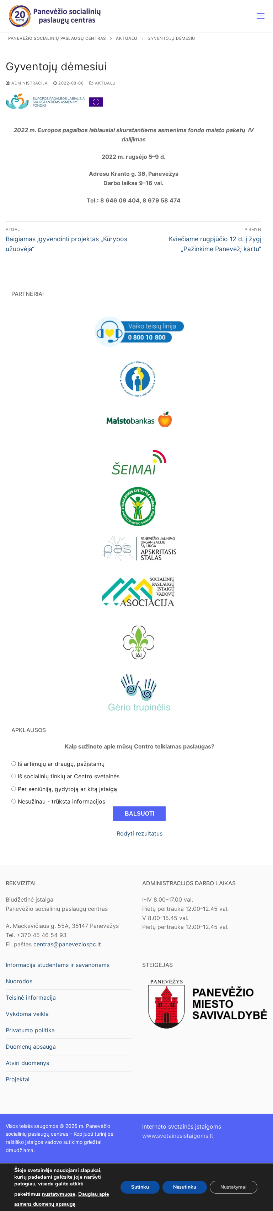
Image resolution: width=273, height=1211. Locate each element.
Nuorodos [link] (19, 981)
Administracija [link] (29, 83)
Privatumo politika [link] (30, 1030)
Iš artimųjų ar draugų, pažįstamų (61, 763)
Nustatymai (233, 1187)
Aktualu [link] (105, 83)
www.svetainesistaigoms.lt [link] (177, 1135)
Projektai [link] (18, 1079)
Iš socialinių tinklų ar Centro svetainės (68, 776)
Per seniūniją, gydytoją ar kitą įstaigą (67, 789)
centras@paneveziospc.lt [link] (67, 944)
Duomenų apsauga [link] (31, 1046)
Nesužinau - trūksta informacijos (61, 801)
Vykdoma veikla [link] (27, 1013)
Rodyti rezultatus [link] (139, 833)
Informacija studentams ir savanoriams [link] (57, 964)
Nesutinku (184, 1187)
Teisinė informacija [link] (31, 997)
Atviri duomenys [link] (27, 1062)
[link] (55, 16)
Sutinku (140, 1187)
